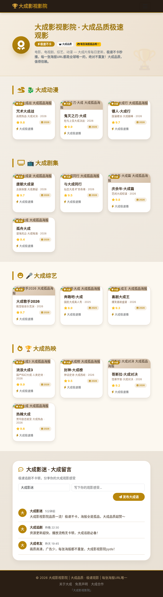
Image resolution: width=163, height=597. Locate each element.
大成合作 (97, 584)
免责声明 (81, 584)
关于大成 (65, 584)
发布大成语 (130, 497)
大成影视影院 (32, 6)
